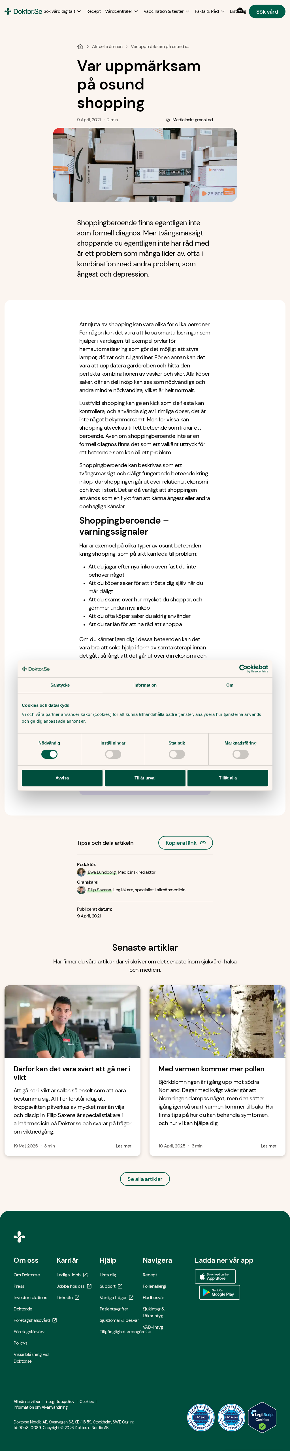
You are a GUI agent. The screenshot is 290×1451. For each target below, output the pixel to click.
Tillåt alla (228, 777)
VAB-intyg (153, 1327)
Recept (150, 1275)
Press (19, 1286)
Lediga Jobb (69, 1275)
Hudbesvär (153, 1298)
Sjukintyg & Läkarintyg (154, 1312)
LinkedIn (64, 1298)
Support (108, 1286)
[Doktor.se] (23, 11)
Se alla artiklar (144, 1179)
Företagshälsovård (32, 1320)
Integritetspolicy (60, 1401)
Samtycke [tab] (60, 685)
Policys (20, 1343)
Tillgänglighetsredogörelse (121, 1332)
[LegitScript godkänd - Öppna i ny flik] (262, 1417)
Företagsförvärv (29, 1332)
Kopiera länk (181, 841)
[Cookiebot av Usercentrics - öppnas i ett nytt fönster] (243, 668)
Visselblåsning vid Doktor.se (31, 1357)
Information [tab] (145, 685)
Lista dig (108, 1275)
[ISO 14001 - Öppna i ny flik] (232, 1417)
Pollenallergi (154, 1286)
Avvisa (62, 777)
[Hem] (80, 46)
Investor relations (30, 1298)
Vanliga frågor (113, 1298)
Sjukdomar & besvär (119, 1320)
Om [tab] (229, 685)
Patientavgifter (114, 1309)
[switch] (113, 754)
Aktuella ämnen (107, 46)
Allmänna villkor (27, 1401)
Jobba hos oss (71, 1286)
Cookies (86, 1401)
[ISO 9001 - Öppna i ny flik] (201, 1417)
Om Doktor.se (27, 1275)
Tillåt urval (145, 777)
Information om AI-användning (40, 1407)
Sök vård (267, 11)
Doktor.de (23, 1309)
